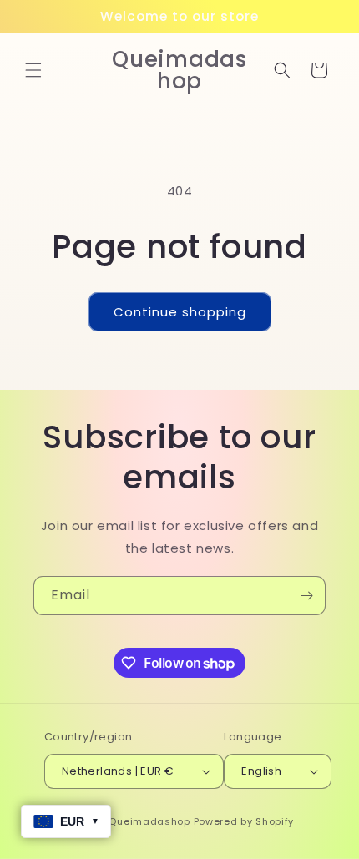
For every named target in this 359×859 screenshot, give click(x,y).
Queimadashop (149, 821)
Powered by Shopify (244, 821)
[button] (33, 70)
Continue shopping (180, 312)
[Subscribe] (306, 595)
